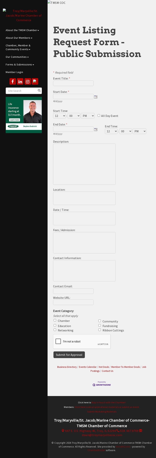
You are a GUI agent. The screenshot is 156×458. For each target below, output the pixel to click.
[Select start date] (95, 96)
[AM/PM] (88, 116)
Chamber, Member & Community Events (18, 47)
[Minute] (74, 116)
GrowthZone (123, 446)
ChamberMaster (96, 450)
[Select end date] (95, 129)
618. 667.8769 (129, 431)
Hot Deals (104, 367)
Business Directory (67, 367)
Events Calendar (87, 367)
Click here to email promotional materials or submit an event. (107, 407)
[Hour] (59, 116)
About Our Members (18, 37)
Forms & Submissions (19, 64)
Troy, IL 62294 (90, 431)
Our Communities (16, 57)
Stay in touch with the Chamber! (109, 402)
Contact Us (107, 371)
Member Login (14, 72)
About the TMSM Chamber (21, 30)
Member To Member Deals (125, 367)
